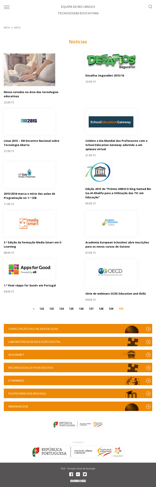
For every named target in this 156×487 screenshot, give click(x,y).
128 (101, 308)
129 (111, 308)
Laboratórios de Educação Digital (34, 341)
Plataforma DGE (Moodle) (27, 393)
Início (7, 27)
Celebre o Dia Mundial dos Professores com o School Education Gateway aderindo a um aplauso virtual (116, 145)
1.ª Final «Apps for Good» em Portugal (30, 285)
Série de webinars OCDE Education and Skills (115, 293)
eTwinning (16, 380)
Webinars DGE (18, 406)
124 (61, 308)
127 (91, 308)
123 (51, 308)
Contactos (78, 442)
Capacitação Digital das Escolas (33, 328)
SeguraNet (16, 354)
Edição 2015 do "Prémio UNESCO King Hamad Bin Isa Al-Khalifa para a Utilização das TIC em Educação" (118, 193)
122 (41, 308)
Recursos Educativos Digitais (30, 367)
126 (81, 308)
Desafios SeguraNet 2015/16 (104, 75)
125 (71, 308)
